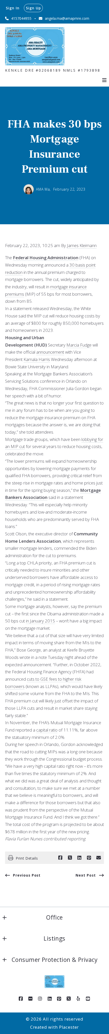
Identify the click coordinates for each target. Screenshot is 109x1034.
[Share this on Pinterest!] (89, 858)
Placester (69, 1027)
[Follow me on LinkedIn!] (49, 999)
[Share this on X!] (70, 858)
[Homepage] (34, 46)
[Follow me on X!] (69, 999)
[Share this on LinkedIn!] (79, 858)
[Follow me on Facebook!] (21, 999)
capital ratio (47, 730)
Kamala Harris (37, 359)
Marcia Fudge (79, 345)
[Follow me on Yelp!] (78, 999)
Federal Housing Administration (45, 257)
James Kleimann (82, 245)
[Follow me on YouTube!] (88, 999)
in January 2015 (40, 621)
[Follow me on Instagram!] (40, 999)
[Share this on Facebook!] (60, 858)
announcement (50, 352)
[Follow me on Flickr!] (30, 999)
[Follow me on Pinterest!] (59, 999)
